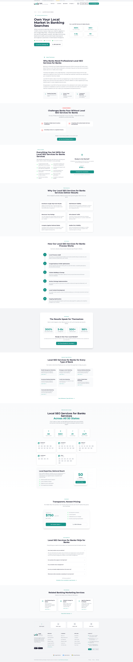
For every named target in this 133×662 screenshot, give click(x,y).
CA (62, 458)
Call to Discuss (77, 524)
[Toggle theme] (78, 4)
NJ (41, 448)
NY (44, 448)
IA (84, 446)
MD (47, 446)
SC (65, 448)
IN (82, 446)
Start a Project (77, 641)
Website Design (50, 641)
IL (79, 446)
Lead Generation (51, 637)
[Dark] (97, 649)
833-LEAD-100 (93, 638)
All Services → (50, 646)
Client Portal (77, 639)
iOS (36, 648)
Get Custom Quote (55, 524)
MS (59, 448)
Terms (93, 659)
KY (70, 446)
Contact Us (63, 643)
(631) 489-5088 (93, 639)
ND (85, 448)
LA (72, 446)
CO (64, 458)
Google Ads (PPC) (51, 643)
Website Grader (64, 641)
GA (67, 446)
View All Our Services (65, 613)
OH (88, 448)
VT (52, 448)
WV (73, 448)
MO (80, 448)
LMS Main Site (63, 645)
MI (89, 446)
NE (82, 448)
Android (41, 648)
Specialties (65, 3)
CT (39, 446)
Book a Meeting (77, 643)
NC (62, 448)
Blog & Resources (64, 637)
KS (87, 446)
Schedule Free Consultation (82, 171)
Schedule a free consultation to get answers (65, 580)
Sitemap (97, 659)
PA (47, 448)
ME (44, 446)
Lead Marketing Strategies (63, 659)
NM (42, 458)
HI (67, 458)
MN (92, 446)
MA (50, 446)
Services (52, 3)
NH (39, 448)
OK (44, 458)
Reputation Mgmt (51, 645)
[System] (90, 649)
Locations (59, 3)
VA (70, 448)
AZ (39, 458)
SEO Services (50, 635)
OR (62, 460)
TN (67, 448)
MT (72, 458)
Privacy (89, 659)
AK (59, 458)
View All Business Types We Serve (65, 398)
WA (68, 460)
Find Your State (80, 482)
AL (59, 446)
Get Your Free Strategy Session (66, 139)
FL (64, 446)
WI (79, 450)
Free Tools (76, 645)
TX (47, 458)
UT (65, 460)
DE (41, 446)
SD (91, 448)
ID (70, 458)
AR (62, 446)
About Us (62, 635)
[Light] (93, 649)
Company (71, 3)
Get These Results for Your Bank (66, 343)
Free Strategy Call (94, 3)
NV (59, 460)
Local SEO (49, 639)
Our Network (63, 639)
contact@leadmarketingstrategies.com (48, 0)
